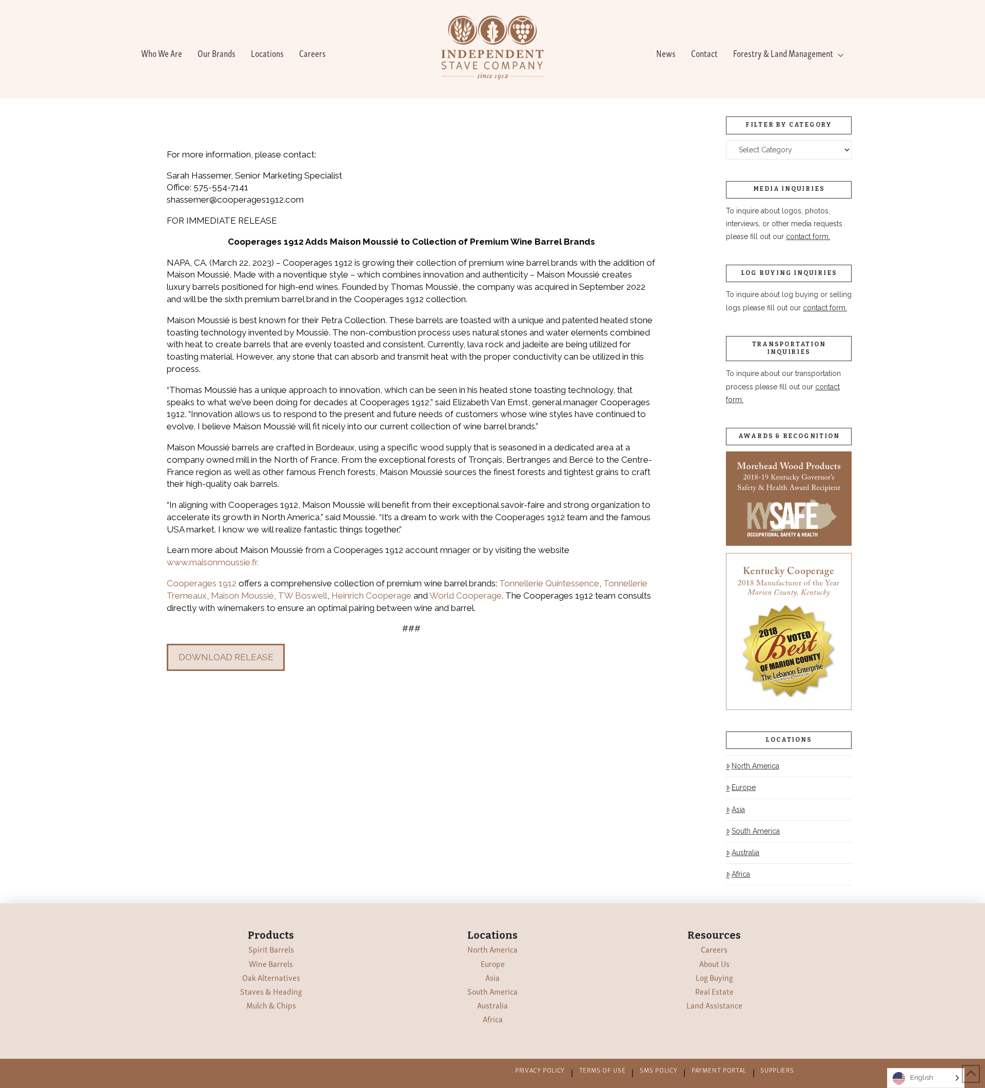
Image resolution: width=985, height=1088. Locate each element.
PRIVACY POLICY (540, 1069)
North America (755, 766)
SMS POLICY (658, 1069)
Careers (714, 949)
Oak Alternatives (271, 977)
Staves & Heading (271, 991)
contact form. (808, 236)
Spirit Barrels (271, 949)
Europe (744, 787)
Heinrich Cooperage (371, 595)
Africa (741, 874)
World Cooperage (465, 595)
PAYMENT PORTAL (719, 1069)
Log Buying (714, 977)
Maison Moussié (242, 595)
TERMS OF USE (602, 1069)
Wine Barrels (271, 963)
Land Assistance (714, 1005)
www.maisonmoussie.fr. (213, 562)
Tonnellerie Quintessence (549, 583)
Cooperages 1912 (202, 583)
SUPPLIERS (777, 1069)
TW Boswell (302, 595)
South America (756, 831)
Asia (738, 809)
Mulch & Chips (271, 1005)
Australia (745, 852)
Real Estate (714, 991)
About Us (714, 963)
